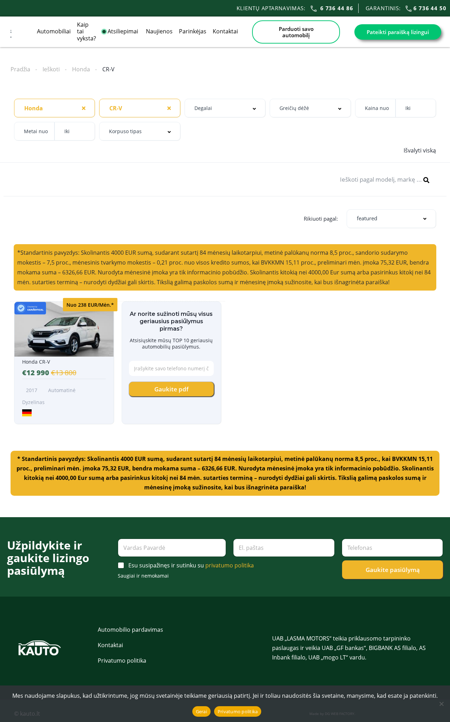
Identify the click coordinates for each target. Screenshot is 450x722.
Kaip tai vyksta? (86, 31)
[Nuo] (441, 703)
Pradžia (20, 69)
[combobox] (54, 108)
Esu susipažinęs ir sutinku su (191, 565)
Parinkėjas (192, 31)
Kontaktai (225, 31)
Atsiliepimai (124, 31)
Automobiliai (54, 31)
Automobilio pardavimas (130, 629)
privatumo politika (229, 565)
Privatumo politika (122, 660)
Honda (81, 69)
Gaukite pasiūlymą (393, 570)
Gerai (201, 711)
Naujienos (159, 31)
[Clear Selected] (83, 108)
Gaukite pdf (171, 389)
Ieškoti (51, 69)
